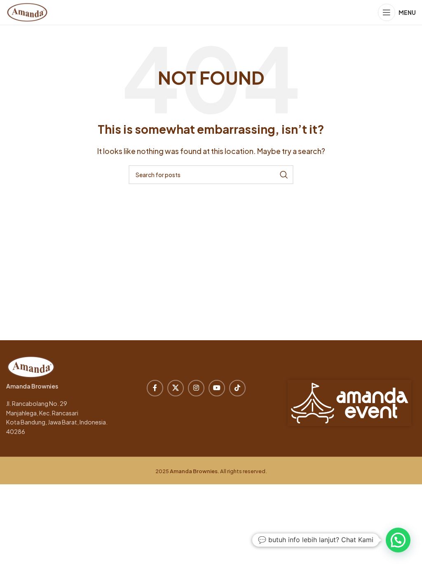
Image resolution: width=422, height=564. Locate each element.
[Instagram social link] (196, 388)
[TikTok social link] (237, 388)
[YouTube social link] (217, 388)
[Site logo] (27, 11)
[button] (398, 540)
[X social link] (175, 388)
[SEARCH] (283, 174)
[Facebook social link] (155, 388)
